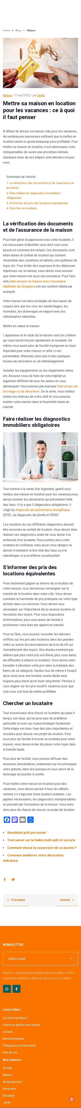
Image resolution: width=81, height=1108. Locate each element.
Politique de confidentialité (19, 1045)
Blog (18, 30)
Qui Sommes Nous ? (15, 1018)
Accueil (7, 1068)
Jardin (7, 1102)
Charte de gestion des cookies (21, 1024)
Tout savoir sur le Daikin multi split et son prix (41, 840)
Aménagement (12, 1081)
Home (6, 30)
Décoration (10, 1088)
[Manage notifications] (72, 1099)
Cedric (41, 95)
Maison (7, 95)
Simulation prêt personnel (26, 832)
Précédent (18, 899)
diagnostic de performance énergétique (42, 510)
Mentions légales (13, 1038)
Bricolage (9, 1095)
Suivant (65, 899)
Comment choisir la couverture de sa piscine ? (42, 848)
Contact (8, 1031)
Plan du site (10, 1052)
